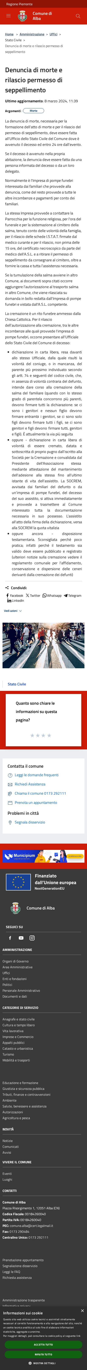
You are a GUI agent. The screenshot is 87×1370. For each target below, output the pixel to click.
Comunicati (11, 1146)
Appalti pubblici (13, 1042)
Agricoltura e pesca (16, 1117)
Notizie (8, 1140)
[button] (43, 1363)
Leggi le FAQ (11, 1271)
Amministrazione (32, 34)
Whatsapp (54, 595)
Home (9, 34)
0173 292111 (38, 1237)
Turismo (8, 1054)
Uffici (53, 34)
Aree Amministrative (18, 967)
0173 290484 (19, 1231)
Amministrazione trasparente (24, 1300)
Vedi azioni (11, 610)
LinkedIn (18, 600)
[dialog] (43, 1338)
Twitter (35, 595)
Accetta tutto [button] (43, 1345)
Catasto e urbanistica (18, 1048)
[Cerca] (78, 16)
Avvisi (7, 1152)
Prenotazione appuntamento (23, 1259)
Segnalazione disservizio (20, 1265)
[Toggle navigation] (8, 15)
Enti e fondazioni (15, 978)
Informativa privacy (16, 1305)
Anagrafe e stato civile (19, 1019)
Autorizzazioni (13, 1112)
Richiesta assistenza (17, 1277)
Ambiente (9, 1100)
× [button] (82, 1310)
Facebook (16, 595)
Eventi (7, 1173)
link (78, 1336)
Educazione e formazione (20, 1082)
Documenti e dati (15, 996)
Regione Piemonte (19, 3)
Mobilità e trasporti (16, 1060)
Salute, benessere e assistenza (24, 1106)
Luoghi (7, 1179)
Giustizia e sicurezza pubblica (23, 1088)
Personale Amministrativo (21, 990)
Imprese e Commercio (18, 1036)
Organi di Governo (16, 961)
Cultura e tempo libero (19, 1025)
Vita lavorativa (13, 1030)
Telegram (74, 595)
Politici (7, 984)
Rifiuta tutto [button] (43, 1354)
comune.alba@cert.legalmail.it (31, 1225)
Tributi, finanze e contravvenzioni (26, 1094)
